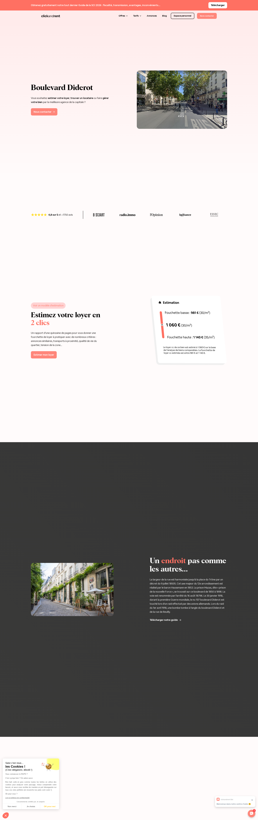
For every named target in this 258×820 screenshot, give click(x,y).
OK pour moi (49, 806)
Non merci (12, 806)
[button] (123, 16)
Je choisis (31, 806)
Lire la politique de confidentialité (17, 798)
